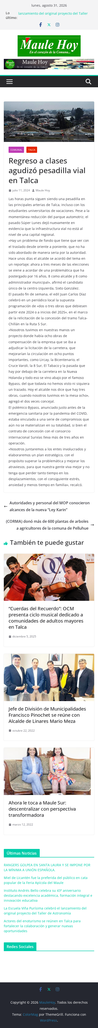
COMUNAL (16, 149)
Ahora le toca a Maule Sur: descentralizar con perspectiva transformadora (42, 809)
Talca (31, 149)
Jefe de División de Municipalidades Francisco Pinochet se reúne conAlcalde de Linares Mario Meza (47, 715)
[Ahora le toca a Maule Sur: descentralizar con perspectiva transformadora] (49, 751)
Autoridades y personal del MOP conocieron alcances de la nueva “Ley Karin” (50, 506)
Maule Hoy (43, 190)
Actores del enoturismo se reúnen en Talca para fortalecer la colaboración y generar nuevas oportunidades (42, 926)
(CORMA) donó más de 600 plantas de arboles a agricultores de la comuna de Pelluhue (47, 525)
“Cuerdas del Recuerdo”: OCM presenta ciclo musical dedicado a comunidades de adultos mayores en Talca (46, 617)
